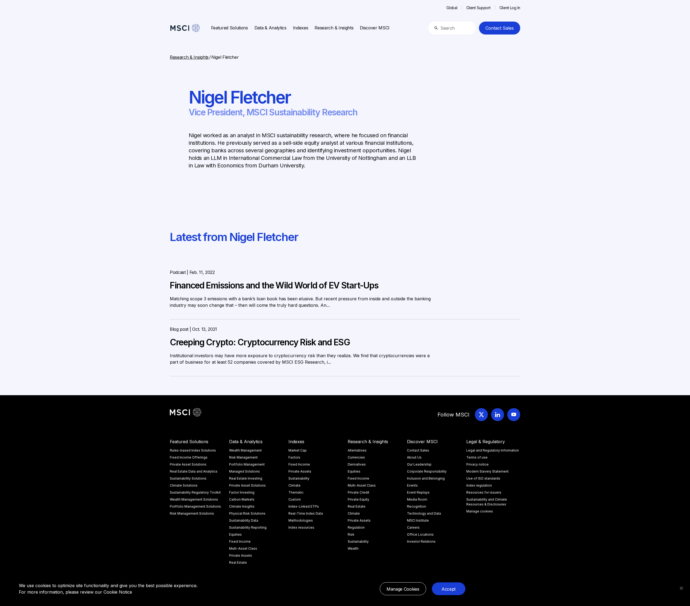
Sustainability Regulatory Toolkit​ (195, 492)
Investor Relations (421, 541)
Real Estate (238, 562)
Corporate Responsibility (427, 471)
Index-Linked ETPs (303, 506)
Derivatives (357, 464)
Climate (294, 485)
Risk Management (243, 457)
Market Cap (297, 450)
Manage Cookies (403, 589)
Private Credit (358, 492)
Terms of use (477, 457)
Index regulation (479, 485)
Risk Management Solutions (192, 513)
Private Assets (240, 555)
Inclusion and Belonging (426, 478)
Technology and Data (424, 513)
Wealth (353, 548)
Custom (294, 499)
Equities (235, 534)
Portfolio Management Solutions (195, 506)
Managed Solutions (244, 471)
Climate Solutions (184, 485)
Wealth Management (245, 450)
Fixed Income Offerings (189, 457)
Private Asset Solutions (188, 464)
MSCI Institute (418, 520)
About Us (414, 457)
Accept (448, 589)
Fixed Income (240, 541)
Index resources (301, 527)
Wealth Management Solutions (194, 499)
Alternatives (357, 450)
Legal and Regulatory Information (492, 450)
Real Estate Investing (245, 478)
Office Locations (420, 534)
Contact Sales (499, 28)
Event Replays (418, 492)
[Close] (681, 588)
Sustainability (298, 478)
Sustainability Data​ (243, 520)
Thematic (295, 492)
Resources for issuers (483, 492)
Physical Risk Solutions (247, 513)
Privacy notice (477, 464)
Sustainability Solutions (188, 478)
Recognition (416, 506)
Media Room (417, 499)
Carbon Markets (241, 499)
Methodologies (300, 520)
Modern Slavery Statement (487, 471)
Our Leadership (419, 464)
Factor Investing (241, 492)
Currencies (356, 457)
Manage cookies (479, 511)
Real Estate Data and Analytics (194, 471)
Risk (351, 534)
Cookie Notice (118, 592)
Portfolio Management (247, 464)
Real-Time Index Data (305, 513)
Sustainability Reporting (248, 527)
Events (412, 485)
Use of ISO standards (483, 478)
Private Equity (358, 499)
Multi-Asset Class (243, 548)
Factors (294, 457)
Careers (413, 527)
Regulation (356, 527)
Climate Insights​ (241, 506)
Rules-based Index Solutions (193, 450)
